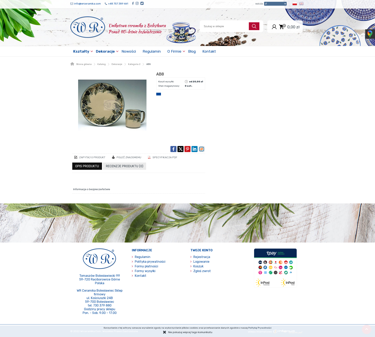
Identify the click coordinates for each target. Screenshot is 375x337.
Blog (192, 51)
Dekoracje (105, 51)
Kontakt (209, 51)
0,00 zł (293, 27)
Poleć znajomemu (129, 157)
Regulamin (152, 51)
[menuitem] (81, 51)
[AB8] (112, 105)
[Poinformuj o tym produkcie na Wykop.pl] (201, 149)
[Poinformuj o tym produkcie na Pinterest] (187, 149)
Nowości (128, 51)
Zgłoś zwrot (202, 271)
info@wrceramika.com (87, 3)
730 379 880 (102, 305)
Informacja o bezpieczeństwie (91, 189)
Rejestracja (201, 257)
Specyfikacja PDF (165, 157)
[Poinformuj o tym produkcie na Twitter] (180, 149)
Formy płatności (146, 266)
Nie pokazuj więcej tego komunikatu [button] (190, 332)
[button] (294, 4)
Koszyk (198, 266)
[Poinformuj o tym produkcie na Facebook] (173, 149)
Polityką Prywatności (259, 327)
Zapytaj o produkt (92, 157)
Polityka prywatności (150, 261)
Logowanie (201, 261)
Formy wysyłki (145, 271)
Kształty (81, 51)
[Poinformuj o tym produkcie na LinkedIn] (194, 149)
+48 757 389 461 (118, 3)
